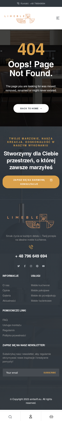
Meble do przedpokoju (43, 295)
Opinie (6, 290)
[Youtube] (43, 266)
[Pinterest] (37, 266)
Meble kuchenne (40, 285)
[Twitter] (18, 266)
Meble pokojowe (40, 290)
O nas (6, 285)
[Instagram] (31, 266)
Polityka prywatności (14, 335)
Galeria (7, 295)
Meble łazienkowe (41, 300)
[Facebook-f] (24, 266)
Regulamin (9, 330)
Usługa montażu (12, 325)
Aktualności (9, 300)
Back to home (29, 108)
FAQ (5, 320)
